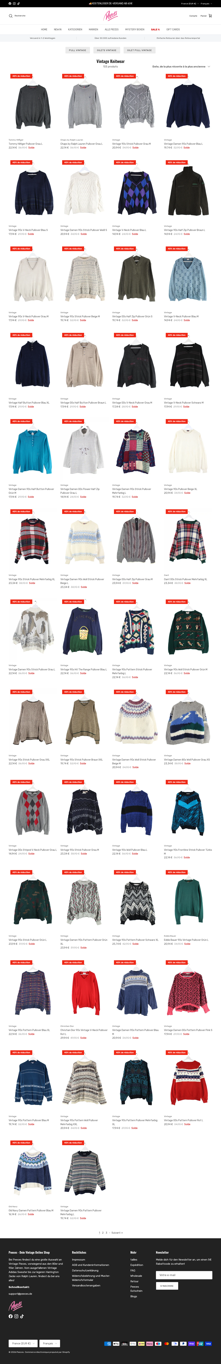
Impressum (78, 1259)
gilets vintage (107, 50)
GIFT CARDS (173, 29)
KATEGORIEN (75, 29)
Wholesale (136, 1275)
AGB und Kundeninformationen (90, 1265)
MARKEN (93, 29)
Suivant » (117, 1232)
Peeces (20, 1352)
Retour (134, 1281)
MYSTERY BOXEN (134, 29)
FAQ (132, 1270)
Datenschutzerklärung (85, 1270)
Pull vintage (77, 50)
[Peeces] (110, 16)
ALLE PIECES (112, 29)
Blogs (133, 1296)
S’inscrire (167, 1286)
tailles (133, 1259)
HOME (44, 29)
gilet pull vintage (139, 50)
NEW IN (57, 29)
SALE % (155, 29)
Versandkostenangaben (86, 1285)
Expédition (136, 1265)
